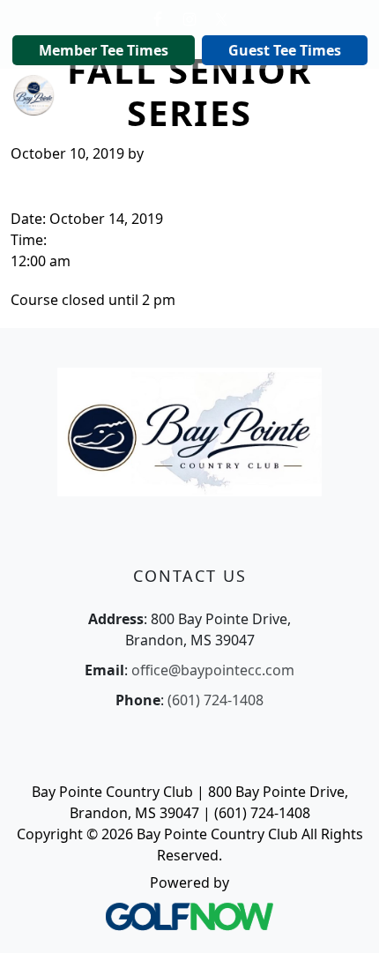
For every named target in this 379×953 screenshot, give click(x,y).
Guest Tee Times (284, 50)
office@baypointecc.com (212, 670)
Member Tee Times (103, 50)
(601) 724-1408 (215, 700)
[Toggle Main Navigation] (343, 93)
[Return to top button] (343, 918)
